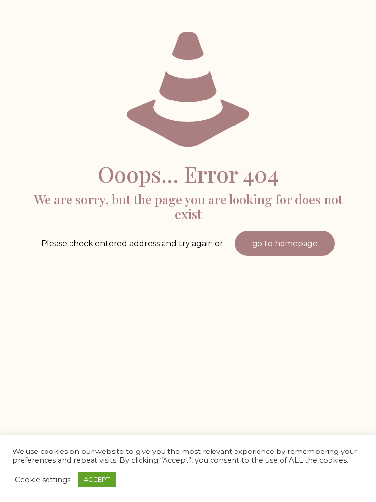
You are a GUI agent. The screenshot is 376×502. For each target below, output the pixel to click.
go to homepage (285, 243)
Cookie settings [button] (42, 480)
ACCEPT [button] (97, 479)
